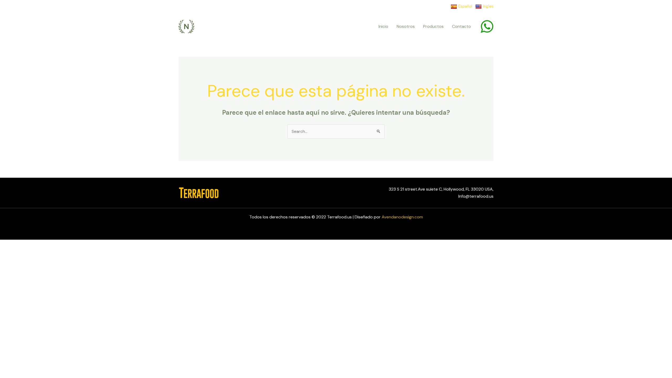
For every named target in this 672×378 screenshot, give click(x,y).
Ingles (488, 6)
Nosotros (406, 26)
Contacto (461, 26)
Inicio (383, 26)
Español (465, 6)
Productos (433, 26)
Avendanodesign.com (402, 217)
